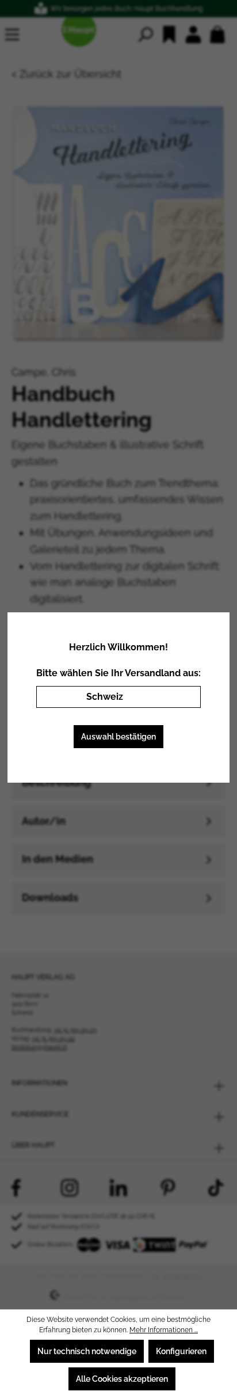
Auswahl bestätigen (118, 736)
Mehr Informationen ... (163, 1330)
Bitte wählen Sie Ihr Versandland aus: (118, 673)
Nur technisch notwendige (86, 1351)
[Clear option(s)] (174, 697)
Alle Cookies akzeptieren (122, 1378)
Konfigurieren (181, 1351)
